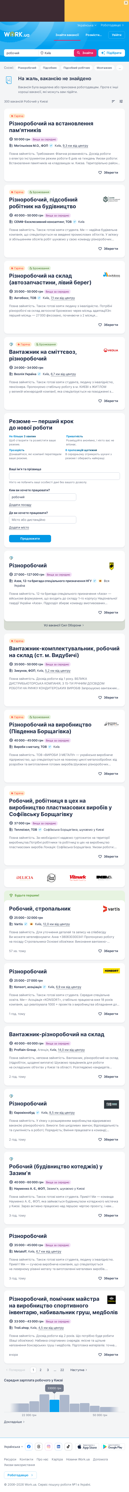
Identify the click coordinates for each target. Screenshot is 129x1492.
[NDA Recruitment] (104, 878)
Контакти (26, 1459)
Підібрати (114, 53)
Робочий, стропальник (40, 908)
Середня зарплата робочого (33, 1380)
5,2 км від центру (58, 670)
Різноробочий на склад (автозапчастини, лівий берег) (50, 279)
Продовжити (30, 538)
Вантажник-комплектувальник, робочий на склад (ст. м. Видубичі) (64, 651)
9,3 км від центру (75, 145)
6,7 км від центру (63, 374)
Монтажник (104, 67)
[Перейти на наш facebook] (28, 1446)
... (120, 67)
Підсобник (50, 67)
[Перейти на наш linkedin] (58, 1446)
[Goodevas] (51, 878)
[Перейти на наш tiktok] (68, 1446)
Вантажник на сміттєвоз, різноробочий (43, 355)
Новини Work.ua (78, 1459)
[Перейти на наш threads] (38, 1446)
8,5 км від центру (62, 1112)
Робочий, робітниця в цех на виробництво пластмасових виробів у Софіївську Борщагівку (60, 807)
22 (62, 1370)
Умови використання (19, 1465)
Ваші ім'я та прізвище (25, 469)
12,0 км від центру (56, 924)
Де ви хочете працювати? (28, 513)
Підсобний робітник (76, 67)
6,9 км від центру (68, 987)
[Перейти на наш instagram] (48, 1446)
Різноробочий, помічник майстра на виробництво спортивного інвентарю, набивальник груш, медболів (63, 1306)
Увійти (116, 35)
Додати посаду (20, 505)
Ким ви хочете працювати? (29, 490)
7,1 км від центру (63, 298)
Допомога (100, 1459)
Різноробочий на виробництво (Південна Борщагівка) (50, 728)
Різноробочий (27, 67)
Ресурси (10, 1459)
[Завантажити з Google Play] (113, 1446)
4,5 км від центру (51, 1327)
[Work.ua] (16, 34)
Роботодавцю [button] (18, 1475)
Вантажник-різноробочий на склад (56, 1034)
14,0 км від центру (71, 1050)
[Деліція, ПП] (25, 878)
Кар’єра (57, 1459)
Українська (12, 1446)
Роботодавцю (111, 25)
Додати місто (19, 527)
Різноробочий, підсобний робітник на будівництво (43, 203)
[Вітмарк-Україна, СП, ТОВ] (78, 878)
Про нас (42, 1459)
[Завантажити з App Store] (87, 1446)
